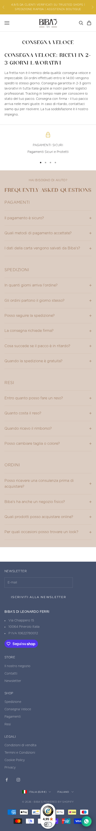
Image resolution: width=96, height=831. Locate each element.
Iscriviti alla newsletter (38, 597)
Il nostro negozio (17, 666)
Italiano (63, 791)
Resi (7, 724)
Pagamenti (12, 716)
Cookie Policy (14, 760)
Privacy (10, 767)
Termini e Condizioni (19, 752)
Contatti (10, 673)
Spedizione (12, 702)
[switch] (48, 824)
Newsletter (12, 681)
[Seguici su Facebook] (6, 779)
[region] (48, 143)
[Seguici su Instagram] (18, 779)
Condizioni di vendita (20, 745)
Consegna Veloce (17, 709)
